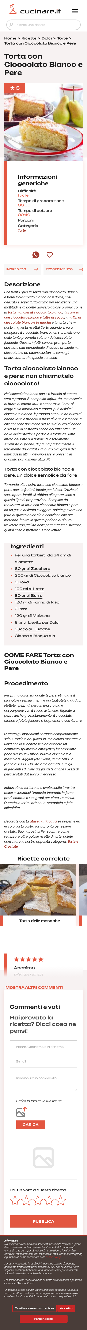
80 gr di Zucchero (32, 569)
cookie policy (53, 1257)
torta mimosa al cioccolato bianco (35, 312)
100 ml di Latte (29, 589)
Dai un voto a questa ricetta (38, 1190)
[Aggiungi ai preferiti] (50, 255)
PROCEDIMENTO (59, 269)
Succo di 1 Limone (32, 629)
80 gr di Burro (28, 595)
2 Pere (21, 609)
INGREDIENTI (16, 269)
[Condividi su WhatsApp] (36, 257)
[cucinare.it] (34, 9)
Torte (22, 230)
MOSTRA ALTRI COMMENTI (34, 987)
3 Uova (22, 582)
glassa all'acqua (43, 821)
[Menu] (75, 11)
